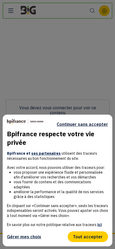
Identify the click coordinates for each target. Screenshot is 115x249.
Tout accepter (88, 236)
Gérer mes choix (24, 236)
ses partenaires (46, 153)
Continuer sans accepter (82, 124)
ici (99, 224)
